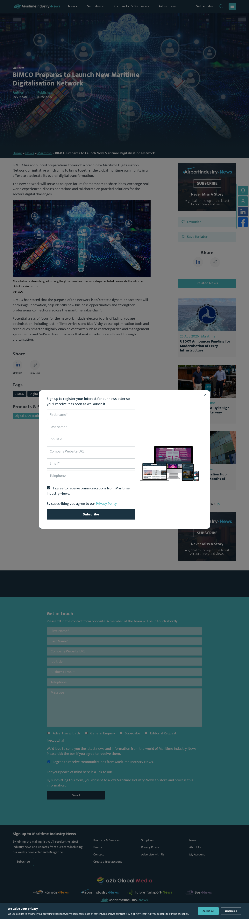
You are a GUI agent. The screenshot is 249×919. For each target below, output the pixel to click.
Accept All (208, 911)
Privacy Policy (106, 503)
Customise (231, 911)
